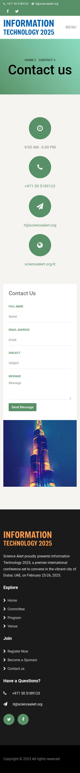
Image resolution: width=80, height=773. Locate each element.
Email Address (19, 329)
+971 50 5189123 (17, 3)
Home (29, 60)
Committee (16, 609)
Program (14, 618)
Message (15, 376)
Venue (12, 626)
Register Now (18, 651)
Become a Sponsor (22, 660)
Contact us (16, 669)
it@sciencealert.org (46, 3)
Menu (71, 27)
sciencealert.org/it (40, 264)
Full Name (16, 306)
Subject (14, 352)
